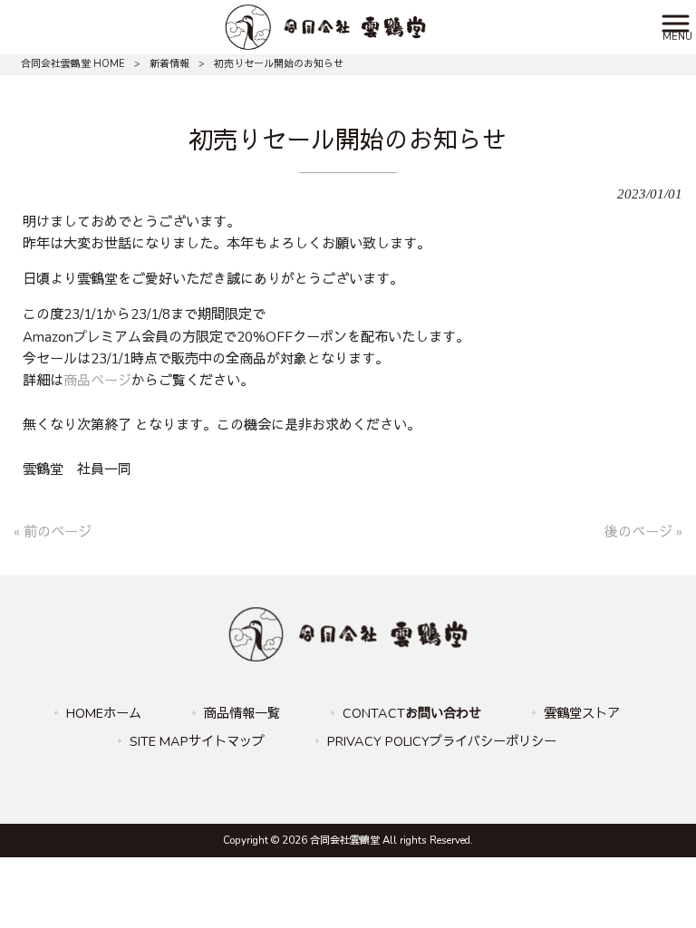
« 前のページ (53, 532)
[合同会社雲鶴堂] (325, 26)
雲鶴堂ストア (582, 713)
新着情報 (169, 64)
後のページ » (643, 532)
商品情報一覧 (242, 713)
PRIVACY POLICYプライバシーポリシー (441, 741)
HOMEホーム (103, 713)
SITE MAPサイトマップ (197, 741)
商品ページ (97, 381)
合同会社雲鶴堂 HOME (73, 64)
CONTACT (412, 713)
